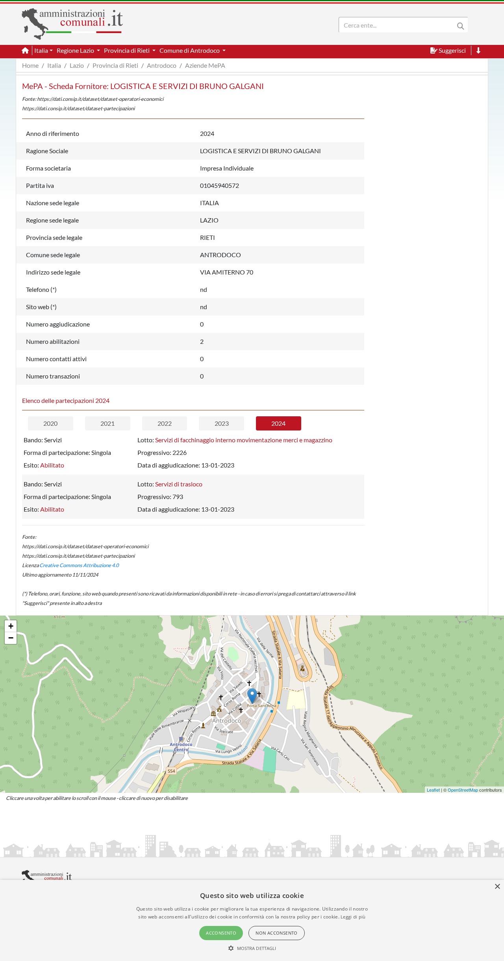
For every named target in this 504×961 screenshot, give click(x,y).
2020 (50, 423)
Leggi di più (353, 917)
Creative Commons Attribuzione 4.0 (79, 565)
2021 (107, 423)
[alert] (252, 920)
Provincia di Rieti (115, 65)
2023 (222, 423)
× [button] (497, 887)
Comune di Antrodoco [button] (190, 50)
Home (30, 65)
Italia (54, 65)
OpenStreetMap (463, 790)
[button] (252, 948)
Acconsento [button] (221, 933)
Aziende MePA (205, 65)
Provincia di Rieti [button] (127, 50)
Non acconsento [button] (277, 933)
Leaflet (433, 790)
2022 (165, 423)
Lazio (77, 65)
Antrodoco (161, 65)
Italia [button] (41, 50)
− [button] (10, 638)
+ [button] (10, 626)
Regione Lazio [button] (76, 50)
